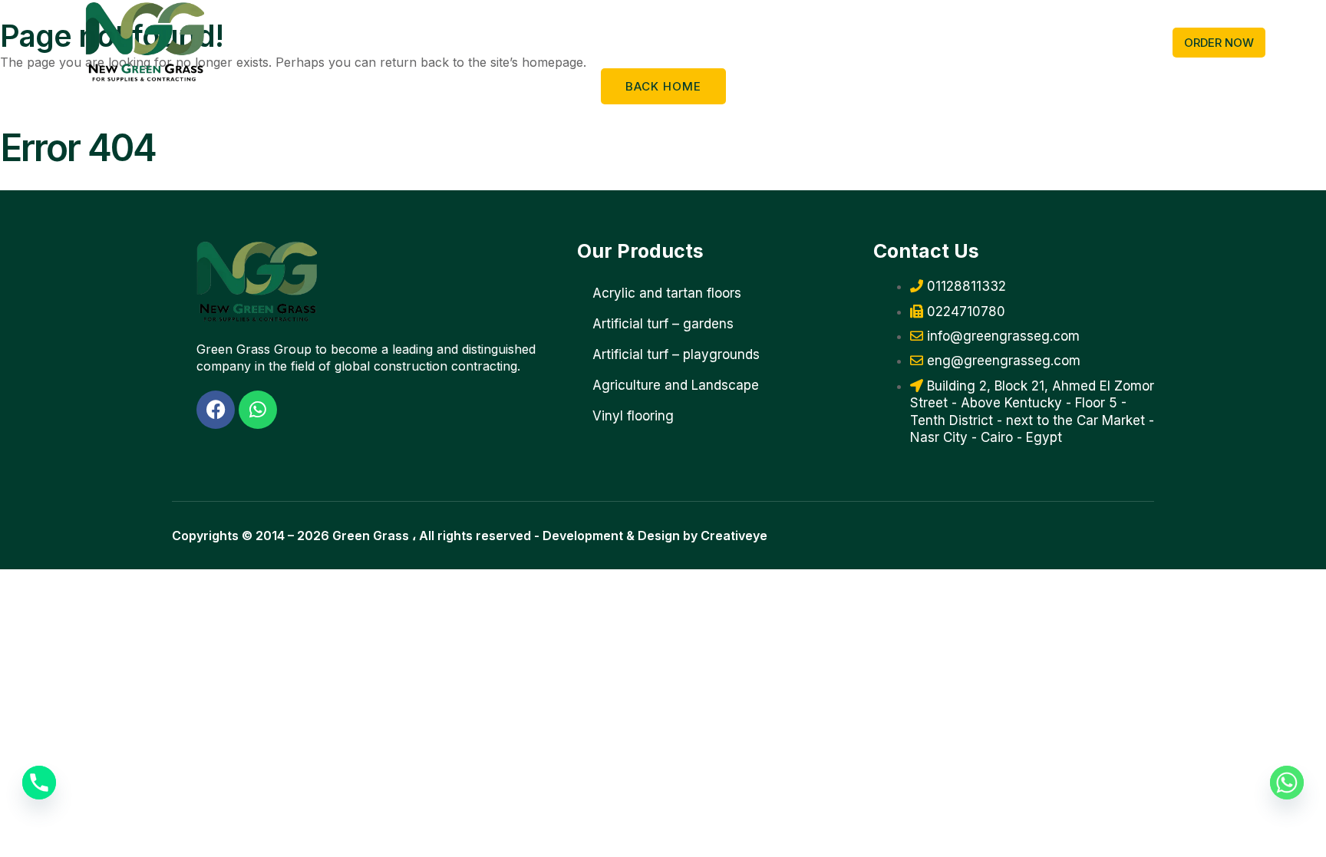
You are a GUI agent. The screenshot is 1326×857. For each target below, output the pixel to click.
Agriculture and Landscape (675, 385)
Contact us (847, 42)
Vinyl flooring (596, 42)
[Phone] (39, 782)
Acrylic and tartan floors (666, 293)
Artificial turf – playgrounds (676, 354)
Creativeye (734, 535)
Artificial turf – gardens (663, 323)
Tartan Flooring (697, 42)
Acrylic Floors (501, 42)
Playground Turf (396, 42)
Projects (782, 42)
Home (254, 42)
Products (305, 42)
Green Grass (370, 535)
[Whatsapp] (1287, 782)
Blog (900, 42)
